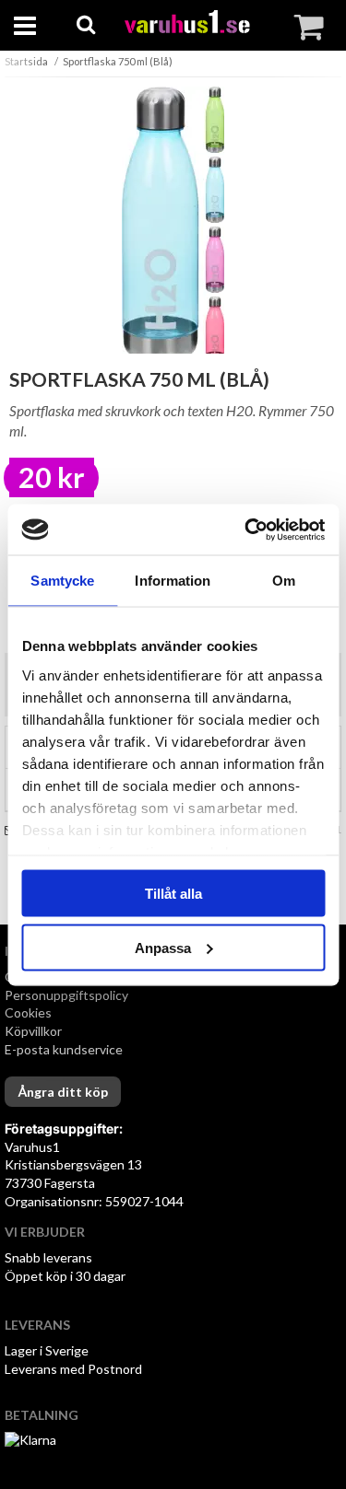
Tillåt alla (173, 894)
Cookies (28, 1012)
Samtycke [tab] (62, 580)
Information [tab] (172, 580)
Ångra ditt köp (63, 1091)
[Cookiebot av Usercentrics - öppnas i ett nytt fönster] (246, 529)
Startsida (26, 61)
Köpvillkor (33, 1031)
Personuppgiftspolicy (66, 995)
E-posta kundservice (65, 1049)
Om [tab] (283, 580)
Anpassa (163, 947)
